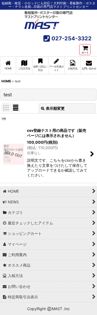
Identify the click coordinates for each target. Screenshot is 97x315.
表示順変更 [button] (55, 108)
